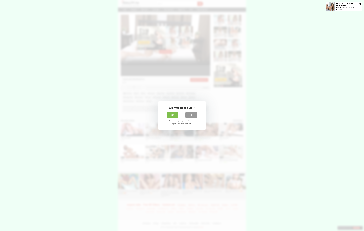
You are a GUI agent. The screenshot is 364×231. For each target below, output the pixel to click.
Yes (172, 115)
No (191, 115)
